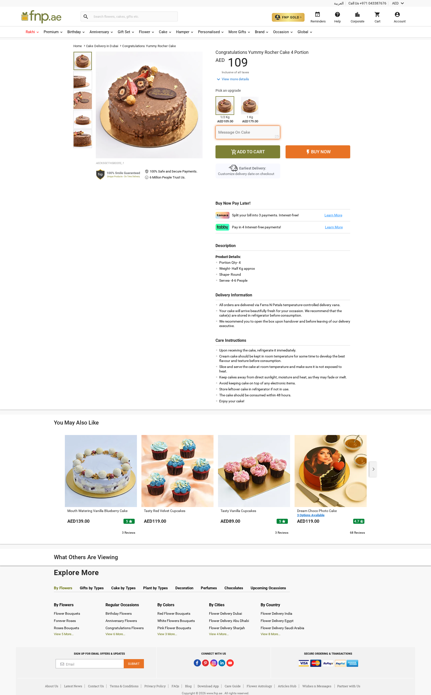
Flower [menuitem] (144, 32)
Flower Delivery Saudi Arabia (282, 628)
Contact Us (96, 686)
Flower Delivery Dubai (225, 613)
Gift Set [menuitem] (124, 32)
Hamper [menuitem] (182, 32)
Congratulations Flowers (125, 628)
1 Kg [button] (250, 117)
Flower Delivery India (276, 613)
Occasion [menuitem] (281, 32)
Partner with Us (348, 686)
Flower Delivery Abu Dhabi (229, 621)
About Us (51, 686)
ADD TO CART (248, 152)
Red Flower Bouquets (173, 613)
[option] (101, 484)
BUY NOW (318, 152)
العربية (339, 3)
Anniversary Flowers (121, 621)
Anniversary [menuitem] (99, 32)
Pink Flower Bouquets (174, 628)
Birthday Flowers (119, 613)
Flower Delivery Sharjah (227, 628)
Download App (208, 686)
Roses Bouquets (66, 628)
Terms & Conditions (124, 686)
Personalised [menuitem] (209, 32)
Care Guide (233, 686)
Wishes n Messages (316, 686)
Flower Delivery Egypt (277, 621)
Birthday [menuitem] (74, 32)
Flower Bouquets (67, 613)
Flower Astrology (259, 686)
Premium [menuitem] (51, 32)
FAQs (175, 686)
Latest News (73, 686)
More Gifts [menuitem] (237, 32)
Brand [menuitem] (259, 32)
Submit (134, 664)
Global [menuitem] (303, 32)
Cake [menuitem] (163, 32)
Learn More (333, 215)
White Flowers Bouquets (176, 621)
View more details (232, 79)
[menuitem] (33, 32)
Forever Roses (65, 621)
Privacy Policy (155, 686)
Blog (188, 686)
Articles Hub (287, 686)
